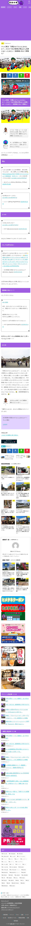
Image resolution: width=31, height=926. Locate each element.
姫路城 (24, 869)
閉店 (28, 880)
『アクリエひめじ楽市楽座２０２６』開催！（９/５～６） (17, 801)
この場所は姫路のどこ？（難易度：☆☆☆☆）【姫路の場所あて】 (16, 766)
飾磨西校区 (5, 885)
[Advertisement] (15, 25)
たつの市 (13, 856)
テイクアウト (20, 861)
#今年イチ (15, 176)
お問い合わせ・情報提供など (9, 905)
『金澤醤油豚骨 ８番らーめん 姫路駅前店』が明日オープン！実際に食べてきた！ (15, 783)
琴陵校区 (5, 880)
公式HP (5, 424)
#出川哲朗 (5, 302)
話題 (20, 7)
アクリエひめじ (21, 856)
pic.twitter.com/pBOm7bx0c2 (10, 225)
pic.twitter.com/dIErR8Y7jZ (9, 197)
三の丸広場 (5, 867)
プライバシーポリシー (7, 909)
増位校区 (22, 867)
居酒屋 (11, 875)
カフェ (11, 859)
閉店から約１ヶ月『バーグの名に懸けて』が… (17, 809)
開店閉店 (3, 7)
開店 (4, 883)
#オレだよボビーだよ (22, 261)
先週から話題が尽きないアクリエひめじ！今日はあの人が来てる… (17, 711)
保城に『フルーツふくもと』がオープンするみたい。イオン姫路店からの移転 (17, 717)
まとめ (4, 917)
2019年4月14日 (23, 229)
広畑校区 (10, 877)
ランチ (12, 864)
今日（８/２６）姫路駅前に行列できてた (17, 704)
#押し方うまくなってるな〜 (10, 263)
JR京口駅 (5, 853)
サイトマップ (5, 901)
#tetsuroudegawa (7, 174)
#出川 (13, 174)
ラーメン (19, 864)
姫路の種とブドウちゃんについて (10, 907)
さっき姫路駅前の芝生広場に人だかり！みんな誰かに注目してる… (17, 750)
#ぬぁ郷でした (12, 259)
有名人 (9, 446)
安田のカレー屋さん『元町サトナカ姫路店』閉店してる (17, 793)
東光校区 (23, 877)
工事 (4, 877)
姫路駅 (24, 872)
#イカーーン (19, 259)
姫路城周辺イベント (15, 872)
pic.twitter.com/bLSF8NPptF (19, 178)
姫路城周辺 (5, 872)
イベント (9, 7)
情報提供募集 (22, 917)
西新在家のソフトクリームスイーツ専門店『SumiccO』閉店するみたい (17, 723)
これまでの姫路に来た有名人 (9, 435)
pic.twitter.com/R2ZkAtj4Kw (11, 266)
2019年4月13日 (6, 184)
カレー (17, 859)
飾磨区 (23, 883)
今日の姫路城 (14, 867)
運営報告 (16, 920)
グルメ (15, 7)
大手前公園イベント (15, 869)
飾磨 (9, 883)
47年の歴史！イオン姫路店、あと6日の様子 (17, 700)
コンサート (24, 859)
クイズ (25, 7)
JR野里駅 (20, 853)
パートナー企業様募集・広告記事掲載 (11, 903)
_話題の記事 (5, 856)
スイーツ (12, 861)
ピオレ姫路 (5, 864)
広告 (28, 917)
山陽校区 (18, 875)
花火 (23, 880)
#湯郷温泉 (8, 176)
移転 (18, 880)
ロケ (25, 864)
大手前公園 (5, 869)
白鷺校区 (12, 880)
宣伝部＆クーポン (12, 917)
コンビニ (5, 861)
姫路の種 (12, 923)
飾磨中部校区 (16, 883)
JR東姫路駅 (12, 853)
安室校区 (5, 875)
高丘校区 (13, 885)
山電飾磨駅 (25, 875)
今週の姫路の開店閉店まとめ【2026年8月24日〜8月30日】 (17, 774)
